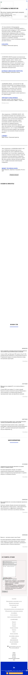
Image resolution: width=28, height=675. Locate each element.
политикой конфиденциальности (11, 583)
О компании (14, 619)
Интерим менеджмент (14, 603)
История (14, 623)
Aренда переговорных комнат (14, 617)
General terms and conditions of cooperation (14, 658)
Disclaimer (14, 652)
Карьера (4, 16)
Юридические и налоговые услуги (14, 601)
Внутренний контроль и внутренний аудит (14, 609)
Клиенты (14, 629)
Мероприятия (14, 640)
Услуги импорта (14, 614)
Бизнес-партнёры (14, 633)
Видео (14, 631)
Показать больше (14, 174)
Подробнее (25, 361)
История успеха (5, 102)
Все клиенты (14, 318)
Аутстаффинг (14, 613)
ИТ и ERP (14, 607)
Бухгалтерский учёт (14, 605)
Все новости (14, 435)
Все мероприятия (14, 549)
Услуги (14, 598)
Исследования (14, 641)
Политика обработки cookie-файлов (16, 673)
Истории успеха (14, 636)
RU (8, 16)
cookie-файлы (9, 670)
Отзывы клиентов (14, 627)
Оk (7, 673)
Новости (14, 638)
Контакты (14, 643)
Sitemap (14, 659)
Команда (14, 621)
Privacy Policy (14, 655)
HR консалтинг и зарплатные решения (14, 611)
